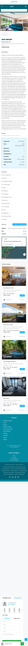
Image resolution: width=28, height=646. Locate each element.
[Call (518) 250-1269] (25, 643)
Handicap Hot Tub (7, 197)
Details (22, 295)
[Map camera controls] (24, 254)
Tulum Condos (13, 468)
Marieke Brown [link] (9, 299)
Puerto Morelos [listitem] (6, 431)
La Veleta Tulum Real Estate (19, 474)
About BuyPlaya (14, 458)
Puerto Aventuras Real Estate (8, 472)
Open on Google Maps (20, 224)
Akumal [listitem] (5, 425)
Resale (11, 39)
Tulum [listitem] (4, 422)
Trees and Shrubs (7, 216)
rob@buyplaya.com (14, 3)
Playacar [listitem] (5, 433)
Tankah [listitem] (5, 439)
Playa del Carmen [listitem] (7, 420)
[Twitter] (12, 477)
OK (22, 244)
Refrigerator (6, 213)
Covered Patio (6, 184)
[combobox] (11, 621)
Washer (5, 219)
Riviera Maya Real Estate (21, 468)
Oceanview (22, 268)
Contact (14, 457)
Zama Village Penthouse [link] (9, 361)
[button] (14, 21)
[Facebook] (10, 477)
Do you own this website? (8, 244)
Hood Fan (5, 200)
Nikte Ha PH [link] (6, 398)
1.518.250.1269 (14, 1)
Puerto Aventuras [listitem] (7, 427)
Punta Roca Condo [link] (8, 324)
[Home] (14, 6)
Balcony (5, 178)
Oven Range (6, 206)
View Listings (11, 604)
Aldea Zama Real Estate (8, 474)
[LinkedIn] (15, 477)
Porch (4, 210)
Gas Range (5, 194)
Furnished (5, 191)
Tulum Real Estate (5, 468)
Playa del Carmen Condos (20, 466)
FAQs (14, 455)
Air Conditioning (7, 175)
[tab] (7, 598)
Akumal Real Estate (23, 470)
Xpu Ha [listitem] (5, 437)
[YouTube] (18, 477)
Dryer (4, 187)
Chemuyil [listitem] (5, 435)
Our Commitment (14, 460)
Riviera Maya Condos (5, 470)
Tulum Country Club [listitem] (8, 429)
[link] (15, 276)
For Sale (7, 39)
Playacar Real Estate (14, 470)
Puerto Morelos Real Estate (20, 472)
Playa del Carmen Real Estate (8, 466)
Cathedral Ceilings (7, 181)
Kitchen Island (6, 203)
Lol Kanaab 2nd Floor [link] (8, 288)
